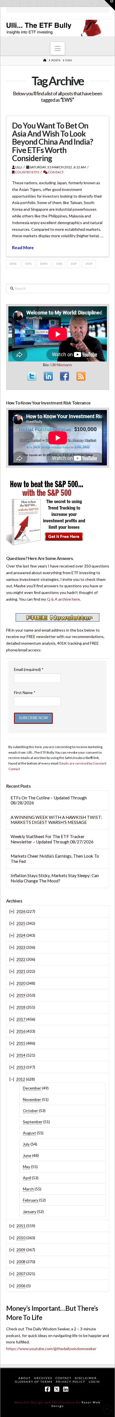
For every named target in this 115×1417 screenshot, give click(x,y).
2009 (20, 1249)
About (24, 1378)
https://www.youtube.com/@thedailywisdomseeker (51, 1348)
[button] (58, 48)
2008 (20, 1261)
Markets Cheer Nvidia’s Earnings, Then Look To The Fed (55, 858)
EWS (59, 263)
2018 (20, 1007)
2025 (20, 923)
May (26, 1166)
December (32, 1088)
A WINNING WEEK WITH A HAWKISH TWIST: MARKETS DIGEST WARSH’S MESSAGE (56, 820)
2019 (20, 995)
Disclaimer (86, 1378)
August (29, 1132)
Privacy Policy (70, 1381)
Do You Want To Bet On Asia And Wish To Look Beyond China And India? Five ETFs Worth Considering (52, 142)
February (30, 1200)
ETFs (28, 263)
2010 (20, 1237)
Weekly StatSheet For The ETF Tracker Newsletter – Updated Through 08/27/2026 (52, 839)
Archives (43, 1378)
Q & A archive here (63, 599)
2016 (20, 1031)
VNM (88, 263)
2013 (20, 1067)
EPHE (13, 263)
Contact (55, 172)
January (29, 1211)
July (26, 1144)
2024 (20, 935)
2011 (20, 1225)
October (30, 1110)
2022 (20, 959)
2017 (20, 1019)
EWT (74, 263)
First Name (24, 692)
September (32, 1121)
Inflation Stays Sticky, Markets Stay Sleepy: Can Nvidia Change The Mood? (55, 878)
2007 (20, 1273)
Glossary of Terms (33, 1381)
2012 (20, 1079)
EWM (43, 263)
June (27, 1155)
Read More (23, 247)
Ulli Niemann (61, 364)
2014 (20, 1055)
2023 (20, 947)
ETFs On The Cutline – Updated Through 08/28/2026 (49, 800)
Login (94, 1381)
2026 (20, 911)
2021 (20, 971)
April (27, 1177)
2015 (20, 1043)
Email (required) (29, 669)
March (28, 1189)
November (32, 1099)
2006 (20, 1285)
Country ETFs (27, 172)
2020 (20, 983)
